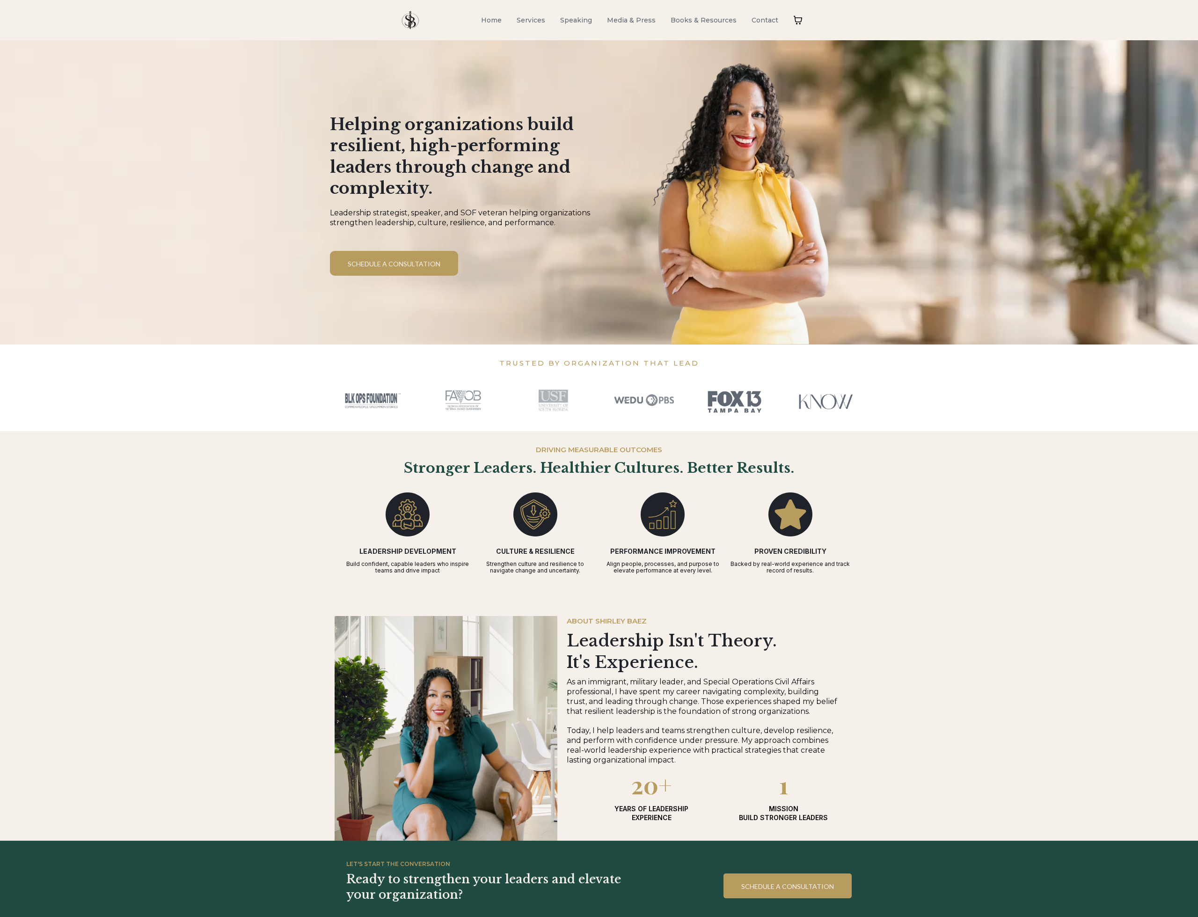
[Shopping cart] (798, 20)
